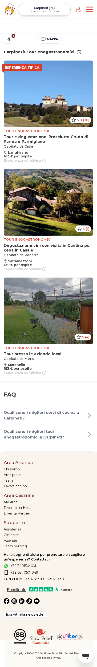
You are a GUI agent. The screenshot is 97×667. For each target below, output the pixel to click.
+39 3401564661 (23, 566)
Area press (12, 475)
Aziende (10, 540)
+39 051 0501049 (24, 572)
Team (8, 480)
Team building (15, 546)
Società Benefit (74, 653)
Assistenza (12, 529)
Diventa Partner (17, 513)
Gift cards (11, 535)
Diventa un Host (17, 508)
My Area (10, 502)
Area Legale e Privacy (48, 657)
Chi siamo (12, 469)
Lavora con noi (16, 486)
